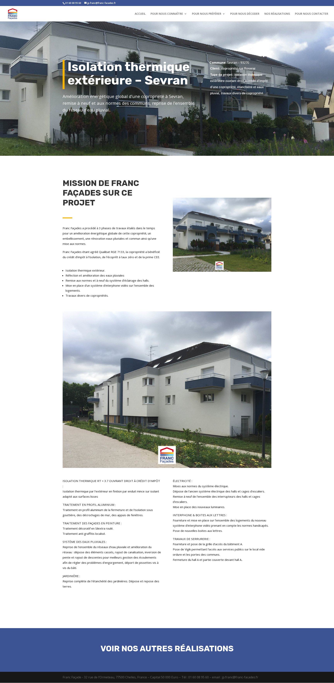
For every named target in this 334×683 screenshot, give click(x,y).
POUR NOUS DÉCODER (244, 13)
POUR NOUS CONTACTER (311, 13)
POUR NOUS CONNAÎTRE (167, 13)
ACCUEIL (140, 13)
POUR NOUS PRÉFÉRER (206, 13)
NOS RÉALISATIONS (277, 13)
